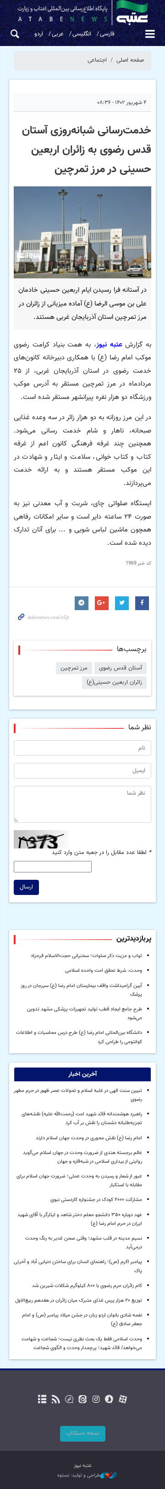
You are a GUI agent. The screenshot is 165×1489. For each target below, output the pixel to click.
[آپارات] (122, 1400)
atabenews (82, 12)
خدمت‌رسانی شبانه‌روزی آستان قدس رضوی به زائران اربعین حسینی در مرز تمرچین (86, 150)
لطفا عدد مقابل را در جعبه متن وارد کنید (101, 852)
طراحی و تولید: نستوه (78, 1475)
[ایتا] (82, 1400)
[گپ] (69, 1400)
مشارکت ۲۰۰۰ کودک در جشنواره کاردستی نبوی (96, 1200)
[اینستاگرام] (96, 1400)
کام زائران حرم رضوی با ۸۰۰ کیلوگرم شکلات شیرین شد (87, 1286)
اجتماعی (97, 60)
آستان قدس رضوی (120, 668)
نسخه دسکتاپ (82, 1433)
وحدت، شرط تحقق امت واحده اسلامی (103, 971)
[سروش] (109, 1400)
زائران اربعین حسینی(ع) (114, 682)
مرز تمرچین (74, 668)
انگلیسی (81, 34)
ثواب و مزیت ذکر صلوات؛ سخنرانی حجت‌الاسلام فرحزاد (86, 956)
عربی (58, 34)
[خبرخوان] (55, 1400)
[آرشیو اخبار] (42, 1400)
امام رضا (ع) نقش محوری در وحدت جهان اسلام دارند (89, 1138)
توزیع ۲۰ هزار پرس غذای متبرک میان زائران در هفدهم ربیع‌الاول (78, 1300)
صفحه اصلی (130, 60)
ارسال (26, 887)
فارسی (107, 34)
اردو (38, 34)
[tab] (82, 1074)
